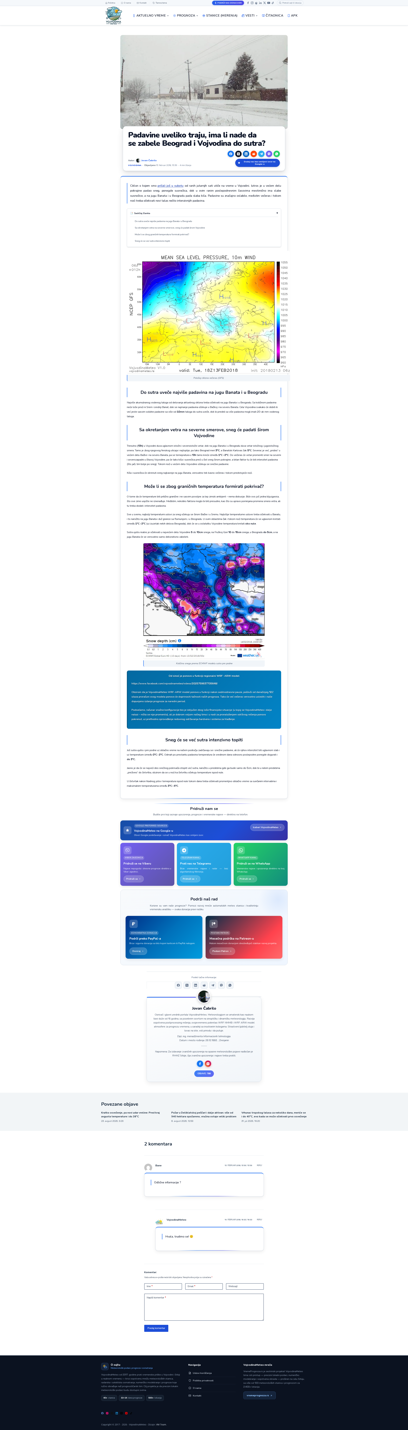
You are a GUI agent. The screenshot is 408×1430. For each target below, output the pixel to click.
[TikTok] (272, 2)
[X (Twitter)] (238, 154)
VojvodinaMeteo (176, 1220)
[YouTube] (268, 2)
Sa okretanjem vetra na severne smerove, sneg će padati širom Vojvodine (170, 227)
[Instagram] (252, 2)
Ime (150, 1286)
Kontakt (197, 1395)
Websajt (233, 1286)
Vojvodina (135, 165)
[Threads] (256, 2)
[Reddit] (254, 154)
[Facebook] (248, 2)
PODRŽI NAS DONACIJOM (230, 3)
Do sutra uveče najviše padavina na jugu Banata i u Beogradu (163, 221)
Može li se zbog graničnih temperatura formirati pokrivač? (162, 234)
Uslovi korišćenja (202, 1373)
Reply (259, 1165)
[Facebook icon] (200, 1064)
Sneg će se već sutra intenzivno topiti (152, 241)
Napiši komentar (156, 1297)
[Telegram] (261, 154)
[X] (264, 2)
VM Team (161, 1424)
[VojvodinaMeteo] (113, 15)
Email (191, 1286)
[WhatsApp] (276, 154)
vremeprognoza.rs (258, 1395)
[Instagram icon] (208, 1064)
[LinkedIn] (260, 2)
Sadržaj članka (142, 213)
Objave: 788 (204, 1073)
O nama (197, 1388)
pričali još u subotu (170, 186)
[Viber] (269, 154)
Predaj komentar (156, 1328)
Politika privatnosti (203, 1380)
